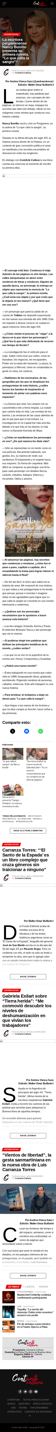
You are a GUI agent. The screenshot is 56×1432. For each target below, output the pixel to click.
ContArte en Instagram (38, 1412)
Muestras (24, 1404)
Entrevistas (14, 1412)
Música (11, 1404)
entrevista (10, 819)
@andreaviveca (43, 81)
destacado (35, 816)
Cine (13, 1408)
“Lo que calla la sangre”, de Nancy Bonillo (10, 764)
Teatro (23, 1408)
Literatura (25, 819)
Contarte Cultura (23, 73)
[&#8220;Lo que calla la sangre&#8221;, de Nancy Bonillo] (12, 754)
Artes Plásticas (42, 1404)
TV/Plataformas (39, 1408)
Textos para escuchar (36, 1400)
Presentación (25, 822)
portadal (9, 822)
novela (38, 819)
